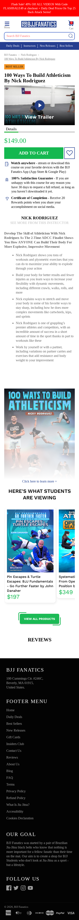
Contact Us (13, 750)
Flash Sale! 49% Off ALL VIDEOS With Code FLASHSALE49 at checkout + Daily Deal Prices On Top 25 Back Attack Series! (39, 8)
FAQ (9, 777)
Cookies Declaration (19, 818)
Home (10, 710)
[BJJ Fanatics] (38, 24)
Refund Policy (15, 798)
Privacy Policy (16, 791)
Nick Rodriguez (29, 54)
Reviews (12, 757)
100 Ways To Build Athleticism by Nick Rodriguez (29, 58)
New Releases (47, 45)
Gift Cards (13, 737)
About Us (12, 764)
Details (11, 129)
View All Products (39, 619)
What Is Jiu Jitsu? (17, 804)
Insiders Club (15, 744)
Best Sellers (66, 45)
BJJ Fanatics (10, 54)
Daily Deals (12, 45)
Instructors (30, 45)
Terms (10, 784)
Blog (9, 771)
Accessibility (14, 811)
